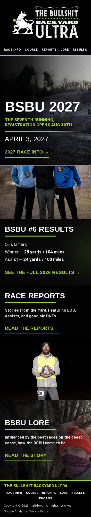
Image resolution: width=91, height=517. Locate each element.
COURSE (31, 49)
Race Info (14, 493)
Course (32, 493)
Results (78, 493)
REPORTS (49, 49)
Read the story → (28, 455)
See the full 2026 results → (42, 272)
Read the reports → (32, 328)
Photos (45, 498)
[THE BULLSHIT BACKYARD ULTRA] (45, 22)
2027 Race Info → (27, 151)
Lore (64, 493)
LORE (65, 49)
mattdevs (36, 505)
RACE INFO (12, 49)
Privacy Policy (39, 511)
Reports (49, 493)
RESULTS (80, 49)
